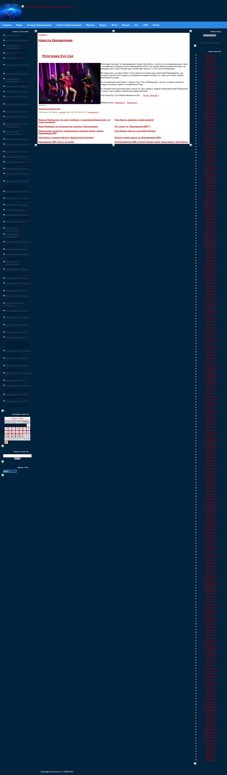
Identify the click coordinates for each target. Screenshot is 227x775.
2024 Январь (210, 682)
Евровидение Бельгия (16, 111)
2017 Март (210, 480)
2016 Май (210, 455)
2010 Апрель (210, 252)
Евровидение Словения (17, 325)
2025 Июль (210, 724)
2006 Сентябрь (210, 133)
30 (6, 442)
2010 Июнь (211, 258)
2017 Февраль (210, 477)
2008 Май (210, 188)
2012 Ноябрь (210, 338)
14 (25, 432)
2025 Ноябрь (210, 735)
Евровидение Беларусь (17, 104)
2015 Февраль (210, 413)
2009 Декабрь (210, 241)
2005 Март (210, 102)
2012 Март (210, 316)
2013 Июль (210, 360)
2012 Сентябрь (210, 332)
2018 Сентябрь (210, 524)
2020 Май (210, 566)
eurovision (62, 112)
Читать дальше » (151, 95)
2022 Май (210, 629)
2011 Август (210, 296)
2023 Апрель (210, 657)
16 (6, 435)
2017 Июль (210, 491)
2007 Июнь (211, 158)
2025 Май (210, 718)
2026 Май (210, 751)
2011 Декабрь (210, 307)
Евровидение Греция (16, 151)
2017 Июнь (211, 488)
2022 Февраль (210, 621)
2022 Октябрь (210, 640)
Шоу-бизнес (11, 58)
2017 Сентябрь (210, 496)
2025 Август (210, 727)
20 (21, 435)
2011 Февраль (210, 280)
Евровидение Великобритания (13, 132)
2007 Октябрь (210, 169)
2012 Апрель (210, 319)
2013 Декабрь (210, 374)
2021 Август (210, 604)
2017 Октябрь (210, 499)
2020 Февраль (210, 557)
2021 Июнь (211, 602)
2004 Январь (210, 74)
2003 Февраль (210, 58)
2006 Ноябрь (210, 138)
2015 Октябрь (210, 435)
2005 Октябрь (210, 113)
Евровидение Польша (16, 278)
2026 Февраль (210, 743)
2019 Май (210, 543)
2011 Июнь (210, 291)
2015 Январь (210, 410)
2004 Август (210, 91)
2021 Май (210, 599)
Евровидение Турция (16, 332)
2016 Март (210, 449)
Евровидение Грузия (15, 157)
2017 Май (210, 485)
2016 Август (210, 463)
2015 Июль (210, 427)
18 (14, 435)
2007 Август (210, 163)
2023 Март (210, 654)
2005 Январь (210, 97)
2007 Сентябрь (210, 166)
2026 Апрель (210, 749)
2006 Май (210, 127)
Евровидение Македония (18, 242)
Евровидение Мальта (16, 249)
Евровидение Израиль (16, 168)
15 (28, 432)
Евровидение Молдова (16, 254)
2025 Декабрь (210, 738)
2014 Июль (210, 394)
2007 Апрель (210, 152)
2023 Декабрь (210, 679)
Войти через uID (209, 35)
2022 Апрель (210, 627)
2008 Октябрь (210, 202)
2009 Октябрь (210, 235)
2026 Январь (210, 740)
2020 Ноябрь (210, 582)
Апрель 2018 (17, 418)
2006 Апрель (210, 124)
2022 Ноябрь (210, 643)
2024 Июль (210, 696)
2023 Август (210, 668)
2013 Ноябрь (210, 371)
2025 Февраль (210, 710)
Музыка (9, 53)
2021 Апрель (210, 596)
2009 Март (210, 216)
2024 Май (210, 693)
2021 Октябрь (210, 610)
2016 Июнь (211, 457)
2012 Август (210, 330)
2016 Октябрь (210, 468)
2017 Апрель (210, 482)
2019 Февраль (210, 538)
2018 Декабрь (210, 532)
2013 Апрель (210, 352)
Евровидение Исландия (17, 181)
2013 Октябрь (210, 369)
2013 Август (210, 363)
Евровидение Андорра (16, 91)
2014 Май (210, 388)
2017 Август (210, 493)
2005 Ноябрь (210, 116)
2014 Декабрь (210, 407)
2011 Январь (210, 277)
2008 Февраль (210, 180)
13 (21, 432)
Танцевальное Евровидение (12, 46)
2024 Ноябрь (210, 702)
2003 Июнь (211, 66)
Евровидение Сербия (16, 311)
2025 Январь (210, 707)
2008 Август (210, 196)
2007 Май (210, 155)
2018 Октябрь (210, 527)
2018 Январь (210, 507)
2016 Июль (210, 460)
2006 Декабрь (210, 141)
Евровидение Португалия (18, 283)
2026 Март (210, 746)
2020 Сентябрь (210, 577)
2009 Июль (210, 227)
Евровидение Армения (16, 96)
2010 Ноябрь (210, 271)
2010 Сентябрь (210, 266)
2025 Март (210, 713)
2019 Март (210, 541)
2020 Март (210, 560)
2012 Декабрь (210, 341)
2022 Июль (210, 635)
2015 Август (210, 430)
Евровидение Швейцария (18, 385)
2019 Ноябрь (210, 549)
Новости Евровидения (55, 40)
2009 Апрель (210, 219)
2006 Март (210, 122)
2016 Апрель (210, 452)
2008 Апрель (210, 185)
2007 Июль (210, 160)
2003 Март (210, 61)
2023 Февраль (210, 652)
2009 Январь (210, 210)
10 (10, 432)
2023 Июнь (211, 663)
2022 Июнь (211, 632)
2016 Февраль (210, 446)
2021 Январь (210, 588)
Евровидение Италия (16, 198)
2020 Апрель (210, 563)
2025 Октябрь (210, 732)
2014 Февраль (210, 380)
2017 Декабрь (210, 505)
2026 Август (210, 760)
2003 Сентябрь (210, 69)
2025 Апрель (210, 715)
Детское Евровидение (16, 40)
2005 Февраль (210, 99)
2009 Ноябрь (210, 238)
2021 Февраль (210, 591)
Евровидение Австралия (17, 65)
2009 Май (210, 221)
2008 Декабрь (210, 208)
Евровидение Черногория (18, 373)
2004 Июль (210, 88)
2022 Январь (210, 618)
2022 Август (210, 638)
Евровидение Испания (16, 191)
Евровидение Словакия (17, 317)
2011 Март (210, 283)
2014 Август (210, 396)
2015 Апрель (210, 418)
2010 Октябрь (210, 269)
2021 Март (210, 593)
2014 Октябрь (210, 402)
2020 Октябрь (210, 579)
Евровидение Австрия (16, 74)
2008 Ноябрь (210, 205)
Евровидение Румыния (17, 296)
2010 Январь (210, 244)
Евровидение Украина (16, 337)
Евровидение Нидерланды (12, 263)
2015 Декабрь (210, 441)
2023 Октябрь (210, 674)
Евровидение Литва (15, 221)
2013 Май (210, 355)
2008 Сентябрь (210, 199)
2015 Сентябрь (210, 432)
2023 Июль (210, 665)
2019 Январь (210, 535)
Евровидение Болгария (17, 116)
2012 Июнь (211, 324)
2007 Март (210, 149)
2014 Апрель (210, 385)
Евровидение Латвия (15, 215)
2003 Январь (210, 55)
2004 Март (210, 80)
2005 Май (210, 108)
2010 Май (210, 255)
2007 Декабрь (210, 174)
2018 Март (210, 513)
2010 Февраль (210, 246)
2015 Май (210, 421)
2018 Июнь (211, 521)
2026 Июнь (211, 754)
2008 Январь (210, 177)
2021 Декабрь (210, 616)
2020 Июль (210, 571)
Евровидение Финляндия (18, 351)
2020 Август (210, 574)
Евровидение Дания (15, 162)
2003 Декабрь (210, 72)
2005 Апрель (210, 105)
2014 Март (210, 382)
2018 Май (210, 518)
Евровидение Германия (17, 144)
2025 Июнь (211, 721)
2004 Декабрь (210, 94)
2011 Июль (211, 294)
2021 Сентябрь (210, 607)
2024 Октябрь (210, 699)
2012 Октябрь (210, 335)
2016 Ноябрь (210, 471)
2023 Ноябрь (210, 677)
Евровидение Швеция (16, 394)
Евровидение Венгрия (16, 139)
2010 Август (210, 263)
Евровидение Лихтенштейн (12, 229)
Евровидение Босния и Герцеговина (17, 125)
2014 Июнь (211, 391)
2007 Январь (210, 144)
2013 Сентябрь (210, 366)
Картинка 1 (120, 102)
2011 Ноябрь (210, 305)
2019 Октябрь (210, 546)
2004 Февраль (210, 77)
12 (17, 432)
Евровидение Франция (16, 358)
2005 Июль (210, 110)
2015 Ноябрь (210, 438)
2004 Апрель (210, 83)
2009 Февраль (210, 213)
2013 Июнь (211, 357)
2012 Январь (210, 310)
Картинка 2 (132, 102)
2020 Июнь (211, 568)
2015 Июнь (211, 424)
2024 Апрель (210, 690)
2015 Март (210, 416)
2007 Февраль (210, 147)
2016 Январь (210, 443)
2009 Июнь (211, 224)
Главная (42, 35)
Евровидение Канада (16, 205)
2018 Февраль (210, 510)
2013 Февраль (210, 346)
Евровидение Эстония (16, 401)
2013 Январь (210, 344)
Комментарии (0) (93, 112)
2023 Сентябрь (210, 671)
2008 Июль (210, 194)
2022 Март (210, 624)
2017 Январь (210, 474)
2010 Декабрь (210, 274)
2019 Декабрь (210, 552)
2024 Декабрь (210, 704)
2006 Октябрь (210, 135)
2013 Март (210, 349)
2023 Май (210, 660)
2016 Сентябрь (210, 466)
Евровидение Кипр (14, 210)
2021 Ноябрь (210, 613)
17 (10, 435)
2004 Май (210, 85)
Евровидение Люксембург (12, 235)
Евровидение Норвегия (17, 269)
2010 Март (210, 249)
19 (17, 435)
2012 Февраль (210, 313)
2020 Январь (210, 554)
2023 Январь (210, 649)
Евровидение (12, 35)
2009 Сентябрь (210, 233)
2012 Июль (210, 327)
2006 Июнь (211, 130)
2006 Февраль (210, 119)
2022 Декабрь (210, 646)
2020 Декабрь (210, 585)
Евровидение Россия (15, 291)
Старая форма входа (210, 42)
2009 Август (210, 230)
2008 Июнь (211, 191)
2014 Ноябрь (210, 405)
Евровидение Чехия (15, 380)
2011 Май (210, 288)
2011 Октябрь (210, 302)
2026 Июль (210, 757)
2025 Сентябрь (210, 729)
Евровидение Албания (16, 86)
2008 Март (210, 183)
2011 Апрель (210, 285)
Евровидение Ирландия (17, 174)
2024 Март (210, 688)
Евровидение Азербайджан (12, 80)
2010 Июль (210, 260)
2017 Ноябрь (210, 502)
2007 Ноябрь (210, 172)
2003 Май (210, 63)
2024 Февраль (210, 685)
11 (14, 432)
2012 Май (210, 321)
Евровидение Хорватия (17, 365)
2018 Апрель (210, 516)
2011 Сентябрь (210, 299)
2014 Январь (210, 377)
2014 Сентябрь (210, 399)
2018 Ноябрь (210, 529)
